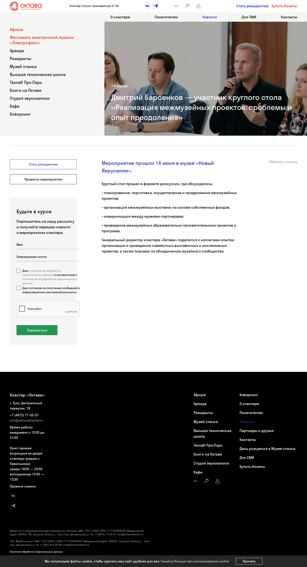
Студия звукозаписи (30, 98)
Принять (249, 561)
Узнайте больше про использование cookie (195, 561)
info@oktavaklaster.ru (26, 420)
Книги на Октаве (25, 90)
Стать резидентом (252, 6)
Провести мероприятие (43, 179)
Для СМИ (249, 17)
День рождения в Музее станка (267, 448)
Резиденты (20, 58)
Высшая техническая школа (38, 74)
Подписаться (37, 330)
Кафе (14, 106)
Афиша (16, 29)
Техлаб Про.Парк (26, 82)
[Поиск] (187, 6)
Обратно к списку (283, 162)
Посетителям (166, 17)
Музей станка (23, 66)
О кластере (120, 17)
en (176, 6)
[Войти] (198, 6)
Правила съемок (23, 486)
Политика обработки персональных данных (36, 551)
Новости (209, 17)
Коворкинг (20, 114)
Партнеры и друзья (257, 430)
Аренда (17, 50)
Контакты (289, 17)
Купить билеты (284, 6)
